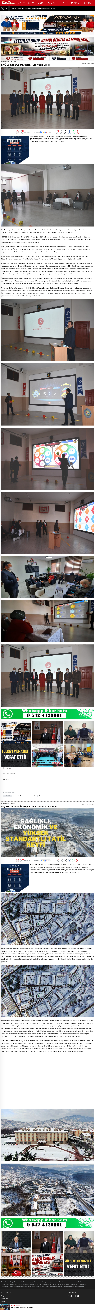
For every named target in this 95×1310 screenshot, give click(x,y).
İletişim (3, 1301)
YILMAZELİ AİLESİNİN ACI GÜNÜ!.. (27, 8)
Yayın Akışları (53, 3)
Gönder (7, 795)
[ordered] (26, 796)
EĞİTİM (13, 61)
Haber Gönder (88, 3)
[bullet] (29, 796)
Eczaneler (66, 3)
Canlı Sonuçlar (76, 3)
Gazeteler (23, 3)
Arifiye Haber (5, 61)
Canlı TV (32, 3)
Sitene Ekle (4, 1298)
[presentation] (6, 8)
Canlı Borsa (42, 3)
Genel (13, 803)
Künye (3, 1296)
